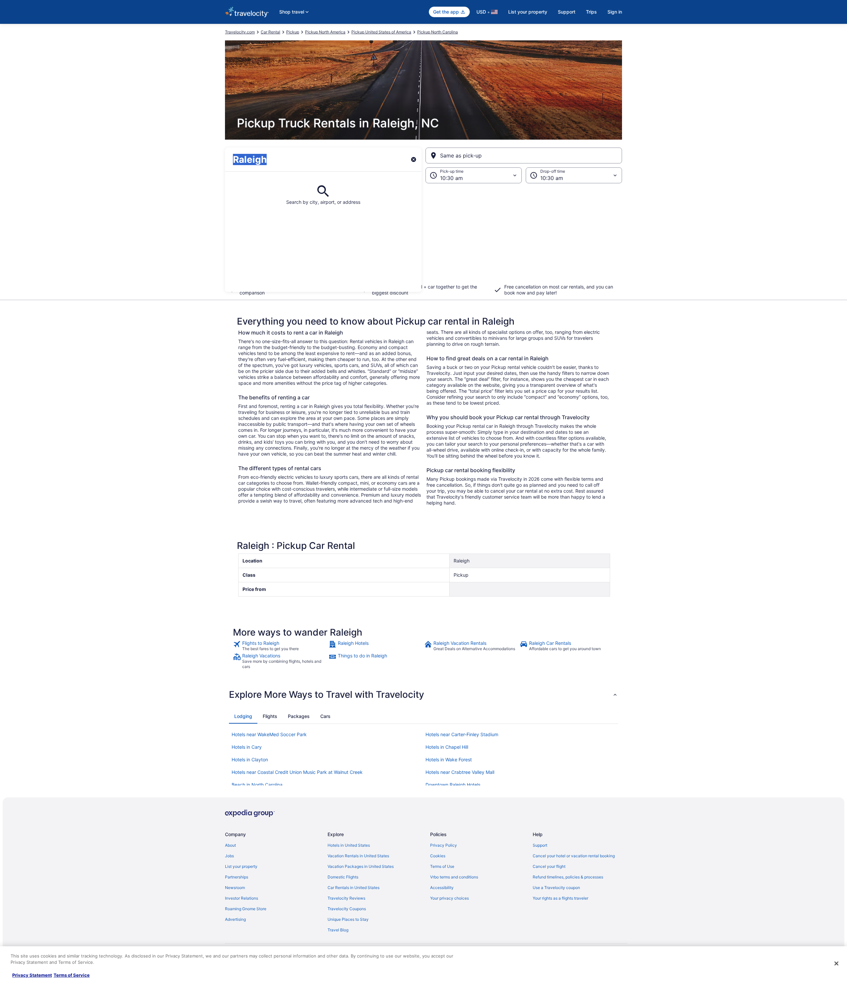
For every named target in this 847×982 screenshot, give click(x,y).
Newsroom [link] (235, 887)
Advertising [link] (235, 919)
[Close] (836, 963)
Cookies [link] (437, 855)
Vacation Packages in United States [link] (361, 866)
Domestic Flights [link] (343, 876)
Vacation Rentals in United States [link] (358, 855)
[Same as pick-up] (523, 155)
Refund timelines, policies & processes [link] (568, 876)
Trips (591, 12)
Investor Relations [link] (241, 898)
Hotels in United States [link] (349, 845)
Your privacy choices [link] (449, 898)
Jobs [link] (229, 855)
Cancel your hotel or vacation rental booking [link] (574, 855)
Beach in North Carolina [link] (257, 784)
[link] (280, 645)
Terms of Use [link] (442, 866)
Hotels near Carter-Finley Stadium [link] (461, 734)
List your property (527, 12)
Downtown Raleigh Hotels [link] (452, 784)
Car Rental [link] (270, 31)
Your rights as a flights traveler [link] (560, 898)
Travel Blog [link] (338, 929)
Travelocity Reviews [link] (346, 898)
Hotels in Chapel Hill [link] (446, 747)
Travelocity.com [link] (240, 31)
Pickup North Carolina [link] (437, 31)
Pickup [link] (292, 31)
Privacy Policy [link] (443, 845)
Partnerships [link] (236, 876)
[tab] (243, 716)
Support (566, 12)
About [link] (230, 845)
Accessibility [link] (442, 887)
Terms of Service (72, 975)
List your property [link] (241, 866)
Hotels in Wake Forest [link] (448, 759)
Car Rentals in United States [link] (353, 887)
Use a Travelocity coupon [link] (556, 887)
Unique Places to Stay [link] (348, 919)
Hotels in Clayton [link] (250, 759)
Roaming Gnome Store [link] (245, 908)
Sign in (614, 12)
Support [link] (540, 845)
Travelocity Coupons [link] (347, 908)
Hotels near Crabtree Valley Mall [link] (459, 772)
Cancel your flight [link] (549, 866)
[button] (423, 238)
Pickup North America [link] (325, 31)
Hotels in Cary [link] (247, 747)
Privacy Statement (32, 975)
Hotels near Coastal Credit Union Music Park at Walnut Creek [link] (297, 772)
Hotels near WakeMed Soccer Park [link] (269, 734)
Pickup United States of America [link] (381, 31)
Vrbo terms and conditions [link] (454, 876)
